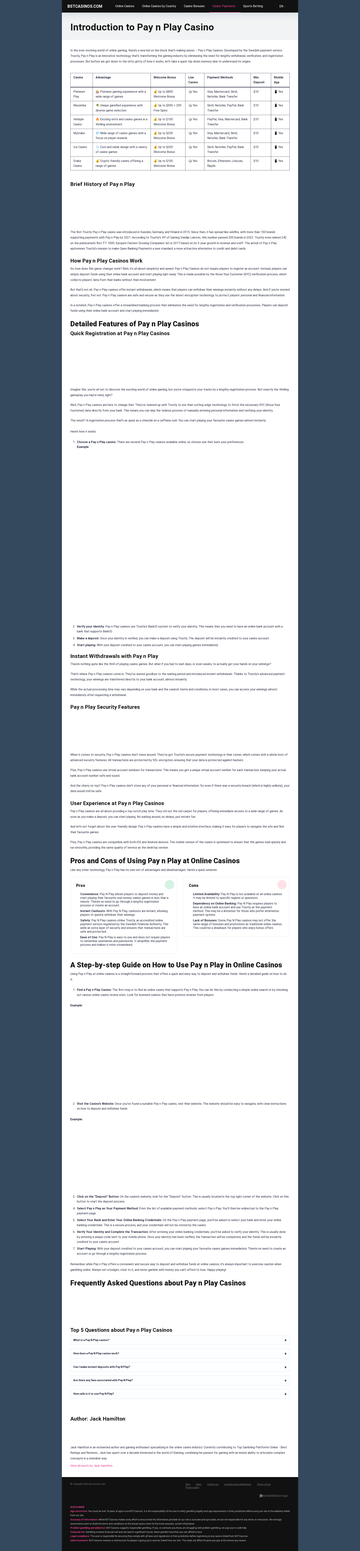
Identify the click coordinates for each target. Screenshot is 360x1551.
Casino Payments (223, 6)
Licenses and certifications (237, 1484)
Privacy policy (192, 1487)
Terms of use (264, 1484)
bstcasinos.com (85, 6)
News (199, 1484)
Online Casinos (124, 6)
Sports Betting (253, 6)
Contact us (212, 1484)
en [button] (281, 6)
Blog (188, 1484)
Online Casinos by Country (159, 6)
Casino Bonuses (194, 6)
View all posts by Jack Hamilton (91, 1465)
